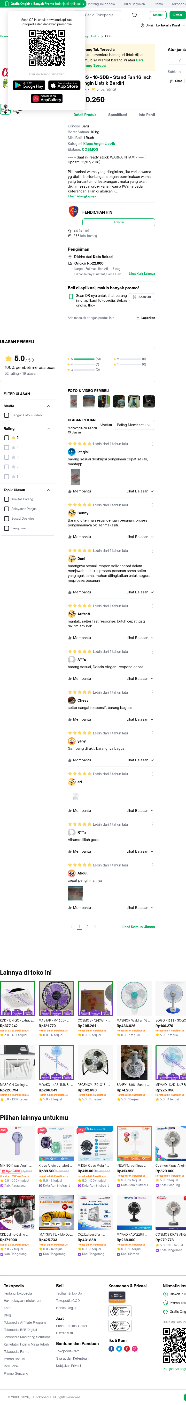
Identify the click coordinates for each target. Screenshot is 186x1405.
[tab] (85, 114)
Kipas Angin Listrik (86, 36)
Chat (178, 81)
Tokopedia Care (68, 1351)
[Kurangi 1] (172, 61)
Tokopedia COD (68, 1301)
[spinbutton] (180, 60)
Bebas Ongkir (66, 1308)
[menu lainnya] (152, 444)
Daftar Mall (64, 1333)
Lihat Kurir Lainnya (142, 273)
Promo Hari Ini (14, 1359)
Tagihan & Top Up (69, 1293)
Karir (7, 1308)
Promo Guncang (16, 1373)
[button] (163, 25)
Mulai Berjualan (134, 4)
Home (4, 36)
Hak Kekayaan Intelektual (22, 1301)
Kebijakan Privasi (68, 1366)
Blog (7, 1315)
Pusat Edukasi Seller (71, 1326)
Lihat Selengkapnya (82, 196)
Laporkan (148, 318)
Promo (158, 4)
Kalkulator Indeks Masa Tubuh (26, 1344)
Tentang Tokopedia (101, 4)
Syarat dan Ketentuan (72, 1358)
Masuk (158, 15)
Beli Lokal (11, 1366)
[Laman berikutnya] (95, 927)
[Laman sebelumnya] (72, 927)
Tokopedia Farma (16, 1352)
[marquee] (111, 57)
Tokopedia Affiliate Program (25, 1322)
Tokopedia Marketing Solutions (27, 1337)
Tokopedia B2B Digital (20, 1330)
